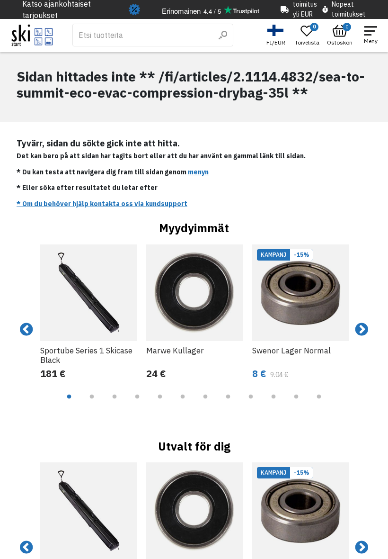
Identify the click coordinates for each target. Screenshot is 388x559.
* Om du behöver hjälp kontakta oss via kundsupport (102, 203)
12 (319, 403)
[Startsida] (32, 35)
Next (361, 329)
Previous (26, 329)
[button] (277, 35)
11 (296, 403)
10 (273, 403)
